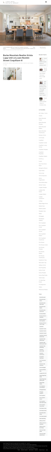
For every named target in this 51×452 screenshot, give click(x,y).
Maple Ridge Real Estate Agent (43, 380)
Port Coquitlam (42, 223)
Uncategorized (42, 284)
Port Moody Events (43, 410)
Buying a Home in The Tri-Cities (43, 324)
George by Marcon (43, 168)
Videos (40, 287)
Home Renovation (43, 182)
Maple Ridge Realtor (42, 383)
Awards (40, 115)
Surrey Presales (42, 272)
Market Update (42, 208)
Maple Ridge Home (43, 203)
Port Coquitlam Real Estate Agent (43, 402)
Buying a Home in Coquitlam (43, 316)
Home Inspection (43, 175)
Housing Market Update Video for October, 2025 (43, 102)
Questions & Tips (43, 260)
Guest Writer (41, 170)
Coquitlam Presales (43, 149)
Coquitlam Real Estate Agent (42, 339)
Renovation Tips (42, 262)
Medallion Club (42, 211)
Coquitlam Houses (43, 333)
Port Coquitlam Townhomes (42, 405)
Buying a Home (42, 135)
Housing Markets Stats (43, 370)
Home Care (41, 173)
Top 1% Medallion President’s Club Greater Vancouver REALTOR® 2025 (43, 73)
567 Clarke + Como (43, 113)
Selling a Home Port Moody (42, 427)
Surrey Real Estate (43, 275)
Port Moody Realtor (43, 416)
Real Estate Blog (43, 418)
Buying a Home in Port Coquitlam (43, 320)
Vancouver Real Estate (42, 431)
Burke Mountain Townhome (42, 311)
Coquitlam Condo (43, 142)
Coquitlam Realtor (43, 156)
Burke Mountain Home (42, 300)
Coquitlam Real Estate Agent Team (43, 343)
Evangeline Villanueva (42, 357)
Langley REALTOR (43, 373)
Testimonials (42, 277)
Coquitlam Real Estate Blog (42, 347)
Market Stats (42, 206)
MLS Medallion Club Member (42, 387)
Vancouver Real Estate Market (42, 434)
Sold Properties (42, 267)
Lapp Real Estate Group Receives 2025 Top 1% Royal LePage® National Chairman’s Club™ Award (42, 88)
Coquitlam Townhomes (42, 354)
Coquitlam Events (43, 330)
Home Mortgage (43, 367)
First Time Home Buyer (43, 361)
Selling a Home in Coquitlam (43, 423)
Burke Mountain (42, 297)
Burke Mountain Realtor (42, 307)
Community (41, 137)
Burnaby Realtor (43, 313)
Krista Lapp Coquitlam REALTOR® (17, 63)
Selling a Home (42, 265)
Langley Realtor (42, 194)
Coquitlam (41, 140)
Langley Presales (43, 187)
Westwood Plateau (43, 289)
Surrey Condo (42, 270)
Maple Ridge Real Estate (43, 376)
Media (40, 213)
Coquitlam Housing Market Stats (43, 336)
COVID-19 (41, 158)
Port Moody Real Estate (43, 413)
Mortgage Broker (43, 389)
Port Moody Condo (43, 245)
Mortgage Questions (41, 392)
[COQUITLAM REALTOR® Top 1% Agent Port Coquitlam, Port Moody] (10, 2)
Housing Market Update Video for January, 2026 (43, 62)
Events (40, 161)
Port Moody (41, 242)
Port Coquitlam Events (42, 398)
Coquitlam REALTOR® (42, 350)
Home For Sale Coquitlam (42, 364)
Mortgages (41, 216)
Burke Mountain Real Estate (42, 303)
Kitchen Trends (42, 185)
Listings (40, 201)
